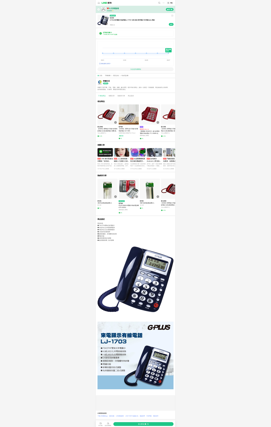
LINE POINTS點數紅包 (131, 416)
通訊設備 (116, 75)
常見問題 (149, 416)
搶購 (171, 24)
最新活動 (111, 416)
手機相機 (107, 75)
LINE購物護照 (120, 416)
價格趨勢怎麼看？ (106, 63)
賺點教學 (142, 416)
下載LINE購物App (102, 416)
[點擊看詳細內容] (107, 114)
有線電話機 (124, 75)
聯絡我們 (155, 416)
